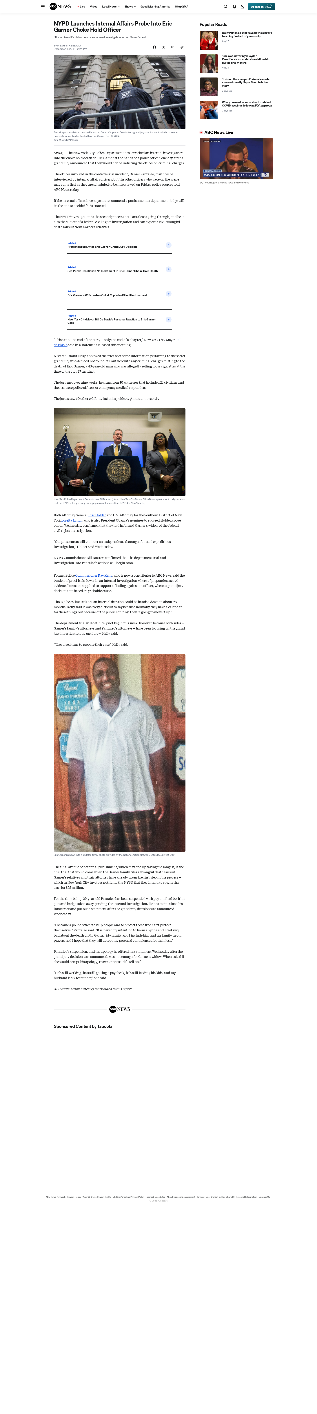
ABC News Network (55, 1196)
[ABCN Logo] (60, 6)
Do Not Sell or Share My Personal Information (234, 1196)
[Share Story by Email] (172, 47)
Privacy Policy (74, 1196)
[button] (43, 6)
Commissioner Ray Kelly (93, 575)
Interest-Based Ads (155, 1196)
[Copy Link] (181, 47)
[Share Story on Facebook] (154, 47)
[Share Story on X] (163, 47)
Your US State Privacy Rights (96, 1196)
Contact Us (264, 1196)
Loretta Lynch (71, 520)
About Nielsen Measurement (181, 1196)
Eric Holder (97, 515)
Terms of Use (203, 1196)
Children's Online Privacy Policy (128, 1196)
